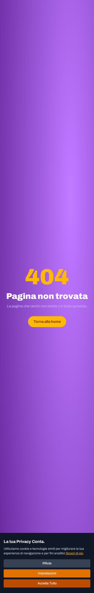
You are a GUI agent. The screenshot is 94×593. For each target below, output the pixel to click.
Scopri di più (74, 553)
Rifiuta (47, 563)
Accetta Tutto (47, 583)
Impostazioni (47, 573)
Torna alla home (47, 321)
